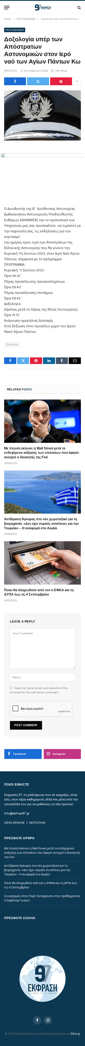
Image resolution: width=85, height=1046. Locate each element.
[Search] (79, 7)
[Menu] (6, 7)
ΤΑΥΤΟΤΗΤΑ (37, 823)
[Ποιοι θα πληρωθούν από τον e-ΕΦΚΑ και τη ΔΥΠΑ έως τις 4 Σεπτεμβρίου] (42, 562)
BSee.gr (75, 1033)
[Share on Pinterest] (61, 81)
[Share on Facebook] (15, 81)
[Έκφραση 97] (42, 7)
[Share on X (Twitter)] (38, 81)
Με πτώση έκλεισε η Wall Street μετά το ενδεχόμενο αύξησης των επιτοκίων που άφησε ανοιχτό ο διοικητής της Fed (41, 453)
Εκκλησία (12, 344)
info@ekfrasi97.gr (17, 813)
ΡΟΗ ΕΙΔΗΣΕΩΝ (15, 30)
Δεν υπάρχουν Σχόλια (36, 70)
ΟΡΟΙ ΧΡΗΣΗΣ (15, 823)
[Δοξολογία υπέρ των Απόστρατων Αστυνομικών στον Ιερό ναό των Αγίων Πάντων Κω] (42, 115)
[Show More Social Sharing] (77, 81)
